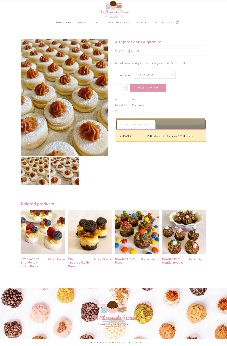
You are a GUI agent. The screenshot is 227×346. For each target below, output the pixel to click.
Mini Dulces (138, 104)
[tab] (136, 124)
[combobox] (155, 75)
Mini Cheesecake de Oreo (79, 262)
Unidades (124, 75)
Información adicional (134, 124)
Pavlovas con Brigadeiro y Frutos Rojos (30, 262)
